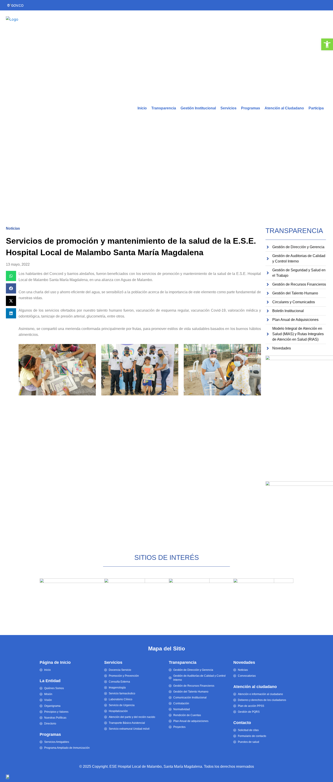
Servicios (228, 108)
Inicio (142, 108)
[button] (11, 276)
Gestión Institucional (198, 108)
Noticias (13, 228)
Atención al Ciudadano (284, 108)
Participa (316, 108)
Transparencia (163, 108)
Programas (250, 108)
